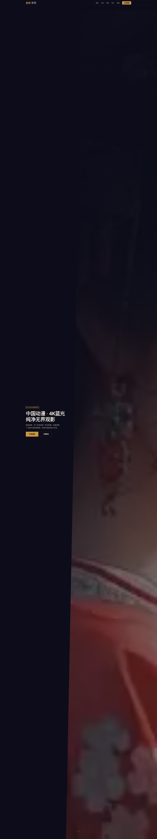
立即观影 (126, 3)
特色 (107, 3)
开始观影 (32, 434)
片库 (102, 3)
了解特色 (46, 434)
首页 (97, 3)
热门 (113, 3)
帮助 (118, 3)
